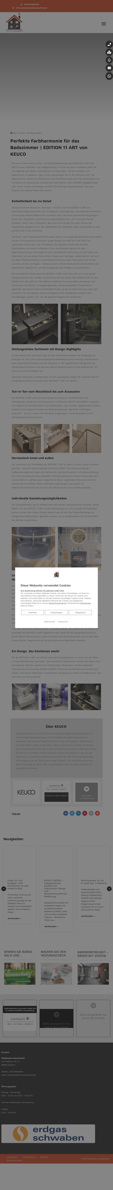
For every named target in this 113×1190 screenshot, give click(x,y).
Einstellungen (56, 612)
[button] (109, 44)
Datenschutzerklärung (57, 603)
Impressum (63, 621)
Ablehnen (32, 612)
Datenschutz (49, 621)
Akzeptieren (80, 612)
